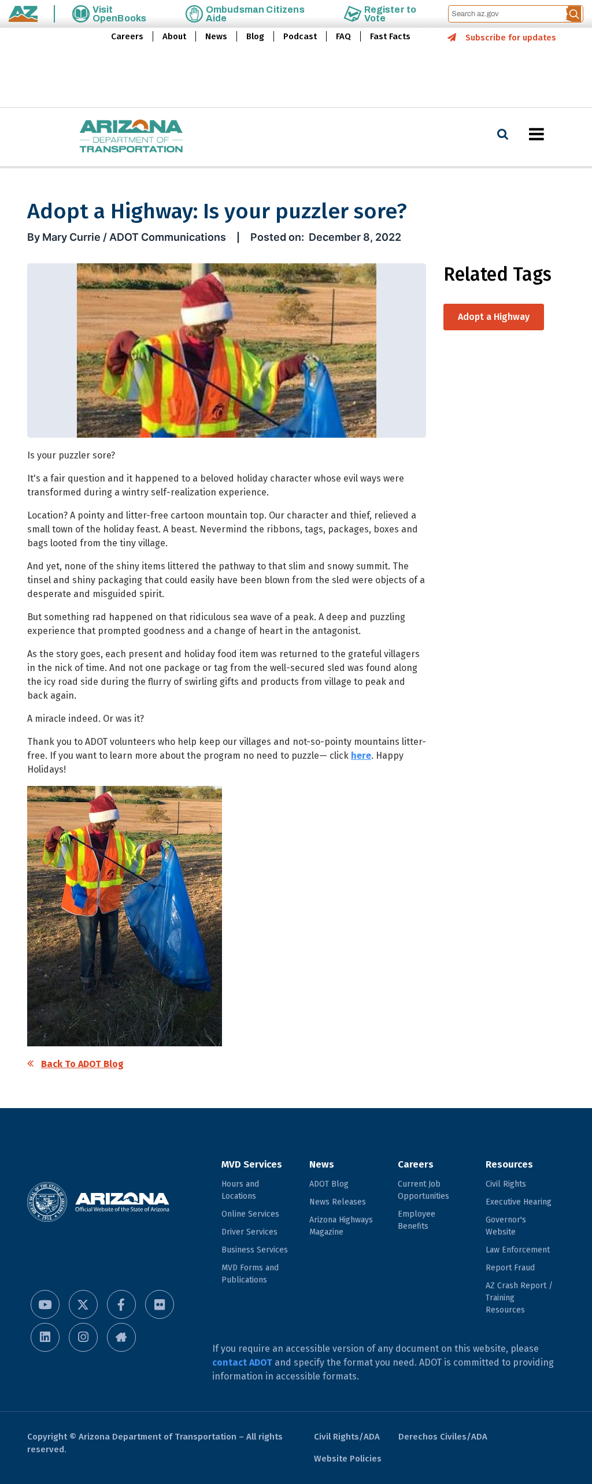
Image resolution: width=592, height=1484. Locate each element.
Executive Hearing (519, 1202)
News (216, 36)
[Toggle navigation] (556, 134)
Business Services (254, 1250)
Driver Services (249, 1232)
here (361, 755)
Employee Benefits (416, 1220)
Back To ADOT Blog (82, 1063)
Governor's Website (506, 1226)
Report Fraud (510, 1268)
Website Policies (348, 1458)
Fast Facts (390, 36)
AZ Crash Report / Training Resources (519, 1298)
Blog (255, 36)
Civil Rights (506, 1184)
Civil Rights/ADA (347, 1436)
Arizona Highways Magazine (341, 1226)
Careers (127, 36)
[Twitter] (83, 1304)
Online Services (250, 1214)
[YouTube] (45, 1304)
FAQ (343, 36)
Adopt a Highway (494, 316)
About (174, 36)
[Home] (108, 137)
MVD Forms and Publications (250, 1274)
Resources (509, 1164)
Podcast (300, 36)
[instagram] (83, 1337)
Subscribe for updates (510, 37)
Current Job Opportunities (423, 1190)
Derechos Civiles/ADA (442, 1436)
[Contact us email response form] (121, 1337)
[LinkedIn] (45, 1337)
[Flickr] (159, 1304)
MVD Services (251, 1164)
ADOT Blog (329, 1184)
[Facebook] (121, 1304)
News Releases (337, 1202)
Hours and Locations (240, 1190)
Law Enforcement (518, 1250)
